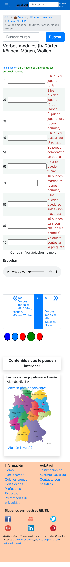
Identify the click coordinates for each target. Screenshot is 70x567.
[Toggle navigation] (6, 4)
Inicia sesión (10, 67)
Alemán (47, 17)
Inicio (7, 17)
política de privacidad (47, 539)
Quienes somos (16, 479)
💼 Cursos (20, 17)
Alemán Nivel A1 (17, 21)
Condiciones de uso (23, 539)
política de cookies (13, 543)
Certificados (14, 484)
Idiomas (34, 17)
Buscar (55, 37)
